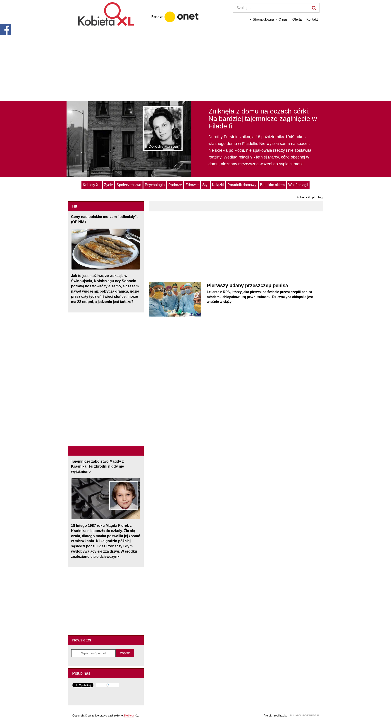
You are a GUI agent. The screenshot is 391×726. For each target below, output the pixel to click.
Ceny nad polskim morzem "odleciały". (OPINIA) (104, 219)
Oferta (297, 19)
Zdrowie (192, 185)
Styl (205, 185)
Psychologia (155, 185)
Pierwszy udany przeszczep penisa (247, 285)
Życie (108, 185)
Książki (218, 185)
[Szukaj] (313, 7)
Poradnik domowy (241, 185)
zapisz (125, 653)
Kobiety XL (91, 185)
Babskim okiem (272, 185)
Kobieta (129, 715)
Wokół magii (298, 185)
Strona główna (263, 19)
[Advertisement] (195, 63)
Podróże (175, 185)
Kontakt (312, 19)
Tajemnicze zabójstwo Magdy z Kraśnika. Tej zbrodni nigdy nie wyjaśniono (97, 466)
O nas (283, 19)
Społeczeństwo (129, 185)
